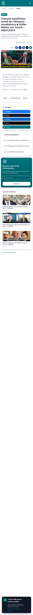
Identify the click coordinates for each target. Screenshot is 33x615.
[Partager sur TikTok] (27, 47)
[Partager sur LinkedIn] (23, 47)
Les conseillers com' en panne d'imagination (15, 152)
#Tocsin (25, 98)
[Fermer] (28, 599)
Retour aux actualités (9, 252)
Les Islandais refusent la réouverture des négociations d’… (18, 140)
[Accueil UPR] (3, 3)
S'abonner (16, 184)
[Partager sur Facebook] (16, 47)
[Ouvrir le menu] (30, 3)
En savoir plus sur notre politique (14, 609)
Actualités (11, 8)
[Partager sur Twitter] (20, 47)
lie (25, 89)
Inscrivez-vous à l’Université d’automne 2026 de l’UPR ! (18, 146)
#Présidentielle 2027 (15, 98)
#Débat (5, 98)
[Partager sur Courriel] (30, 47)
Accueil (4, 8)
